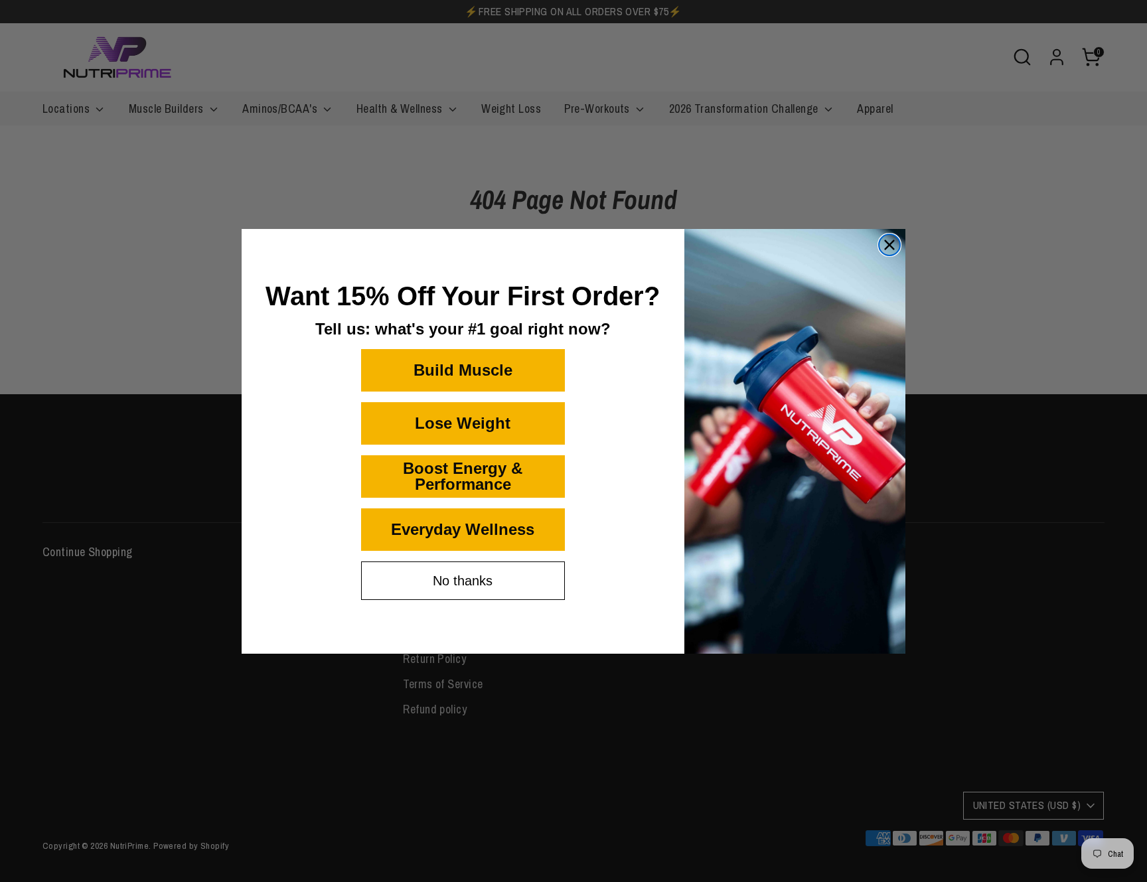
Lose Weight (462, 423)
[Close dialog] (889, 245)
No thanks (463, 580)
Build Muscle (463, 370)
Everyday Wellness (462, 529)
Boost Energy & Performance (462, 476)
